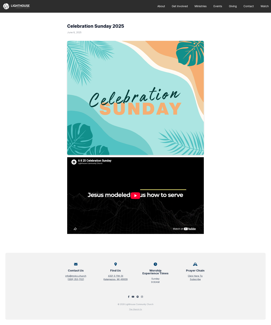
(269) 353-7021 (76, 279)
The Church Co (135, 309)
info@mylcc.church (75, 275)
